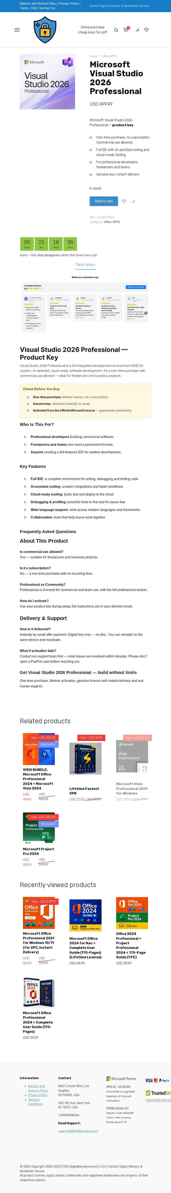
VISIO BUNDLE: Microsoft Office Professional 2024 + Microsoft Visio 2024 (38, 779)
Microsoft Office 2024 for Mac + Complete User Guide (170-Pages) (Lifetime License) (85, 948)
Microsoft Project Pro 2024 (38, 851)
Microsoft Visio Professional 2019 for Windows (132, 788)
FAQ (34, 8)
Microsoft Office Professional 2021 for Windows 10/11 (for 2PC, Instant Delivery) (38, 943)
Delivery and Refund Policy (38, 3)
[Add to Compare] (133, 201)
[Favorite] (146, 30)
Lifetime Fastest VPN (84, 791)
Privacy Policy (69, 3)
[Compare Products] (137, 30)
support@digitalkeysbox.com (78, 1131)
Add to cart (104, 201)
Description (85, 264)
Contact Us (47, 8)
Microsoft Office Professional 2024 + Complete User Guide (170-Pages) (38, 1022)
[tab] (85, 264)
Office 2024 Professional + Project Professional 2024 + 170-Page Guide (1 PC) (131, 945)
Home (93, 56)
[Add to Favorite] (124, 201)
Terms (24, 8)
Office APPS (109, 56)
